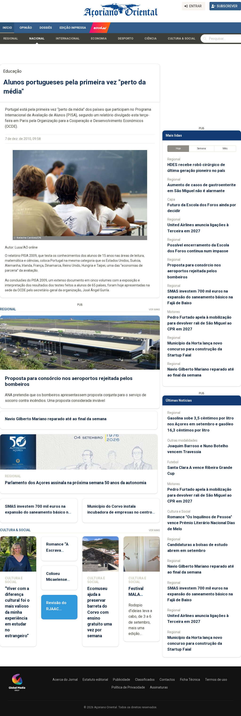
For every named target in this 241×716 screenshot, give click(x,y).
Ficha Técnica (190, 679)
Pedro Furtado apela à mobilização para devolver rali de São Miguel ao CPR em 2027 (199, 323)
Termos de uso (216, 679)
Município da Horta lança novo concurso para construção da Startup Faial (194, 349)
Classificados (145, 679)
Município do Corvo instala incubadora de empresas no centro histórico (119, 512)
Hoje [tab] (178, 148)
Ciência (151, 38)
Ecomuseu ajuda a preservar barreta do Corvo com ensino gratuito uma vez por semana (99, 612)
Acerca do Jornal (65, 679)
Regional (10, 38)
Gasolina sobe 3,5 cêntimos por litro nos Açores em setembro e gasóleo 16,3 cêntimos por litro (200, 424)
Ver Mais (154, 309)
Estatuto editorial (95, 679)
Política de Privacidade (128, 687)
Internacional (68, 38)
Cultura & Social (181, 38)
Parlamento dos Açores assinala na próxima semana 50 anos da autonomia (75, 482)
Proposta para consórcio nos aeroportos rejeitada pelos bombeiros (194, 271)
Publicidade (121, 679)
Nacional (36, 38)
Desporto (125, 38)
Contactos (167, 679)
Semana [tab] (201, 148)
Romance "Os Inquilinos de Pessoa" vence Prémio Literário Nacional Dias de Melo (201, 522)
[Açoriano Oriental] (17, 691)
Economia (99, 38)
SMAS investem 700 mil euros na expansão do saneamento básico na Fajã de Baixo (37, 512)
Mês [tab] (225, 148)
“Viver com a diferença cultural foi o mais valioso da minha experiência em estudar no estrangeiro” (17, 612)
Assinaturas (159, 687)
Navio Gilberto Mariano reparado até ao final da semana (55, 418)
